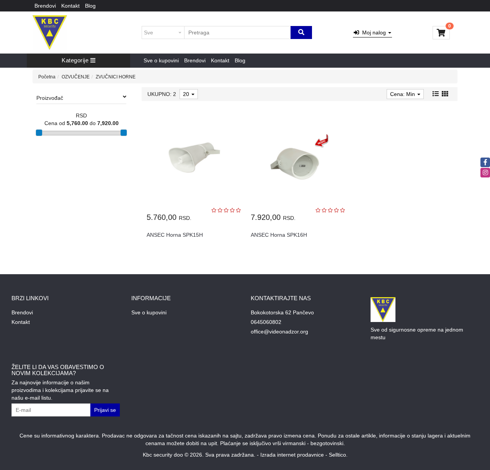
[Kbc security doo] (50, 32)
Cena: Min (403, 94)
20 (187, 94)
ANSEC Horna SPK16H (279, 235)
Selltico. (338, 455)
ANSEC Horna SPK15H (175, 235)
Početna (47, 77)
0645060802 (266, 322)
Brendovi (45, 6)
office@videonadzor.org (279, 332)
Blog (90, 6)
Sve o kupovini (161, 60)
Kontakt (70, 6)
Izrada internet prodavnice (292, 455)
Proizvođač (49, 98)
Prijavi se (105, 410)
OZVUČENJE (76, 77)
